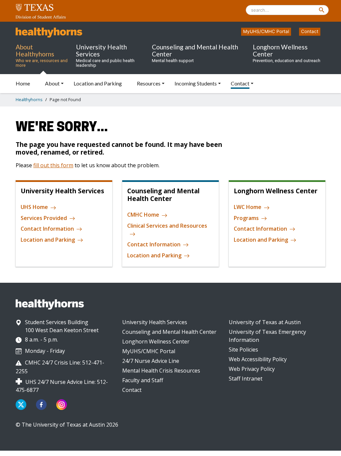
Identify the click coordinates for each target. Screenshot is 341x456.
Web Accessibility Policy (258, 359)
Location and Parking (48, 239)
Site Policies (243, 349)
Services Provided (44, 218)
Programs (246, 218)
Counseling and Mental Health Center (169, 331)
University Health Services (154, 322)
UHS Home (34, 207)
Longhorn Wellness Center (155, 341)
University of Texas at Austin (265, 322)
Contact (309, 31)
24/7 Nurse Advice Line (150, 361)
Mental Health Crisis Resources (161, 370)
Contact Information (47, 228)
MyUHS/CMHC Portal (266, 31)
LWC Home (247, 207)
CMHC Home (143, 215)
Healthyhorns (29, 99)
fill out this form (53, 165)
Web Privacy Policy (252, 369)
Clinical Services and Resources (167, 225)
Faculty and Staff (142, 380)
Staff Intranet (245, 378)
